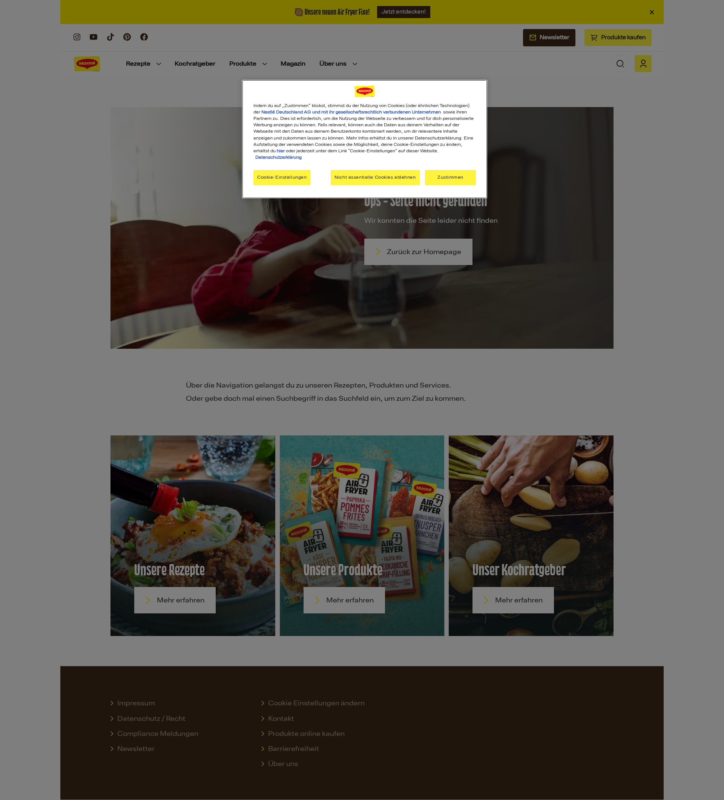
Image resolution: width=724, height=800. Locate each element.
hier (281, 150)
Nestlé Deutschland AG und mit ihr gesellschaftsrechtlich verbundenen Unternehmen (351, 112)
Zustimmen (450, 177)
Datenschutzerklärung (278, 157)
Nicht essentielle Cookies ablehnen (375, 177)
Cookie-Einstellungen (282, 177)
